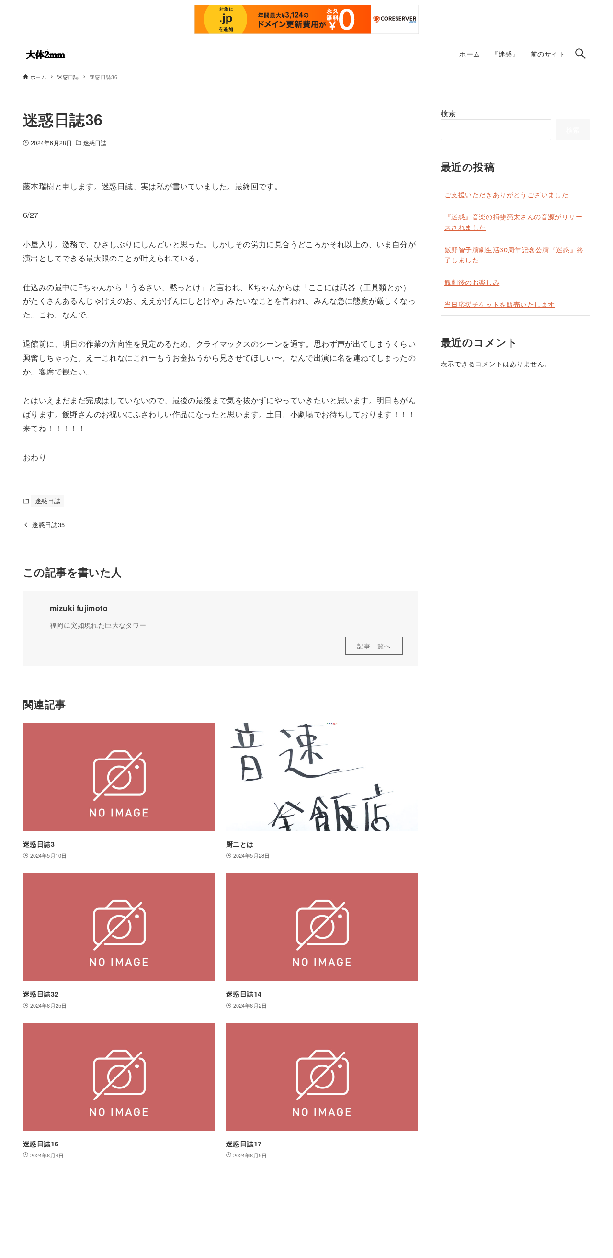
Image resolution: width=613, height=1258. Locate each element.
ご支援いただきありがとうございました (506, 194)
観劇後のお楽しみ (471, 282)
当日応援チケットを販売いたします (499, 304)
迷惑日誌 (94, 142)
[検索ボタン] (580, 53)
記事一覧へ (374, 645)
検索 (448, 113)
